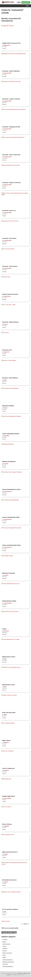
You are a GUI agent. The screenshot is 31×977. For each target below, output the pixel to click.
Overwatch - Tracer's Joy (9, 210)
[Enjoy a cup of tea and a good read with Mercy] (15, 145)
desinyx (5, 407)
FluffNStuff (6, 826)
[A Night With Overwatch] (15, 33)
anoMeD (6, 882)
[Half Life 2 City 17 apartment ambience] (15, 899)
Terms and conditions (12, 973)
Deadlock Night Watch (8, 796)
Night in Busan (6, 740)
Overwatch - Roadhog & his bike (11, 126)
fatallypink (6, 742)
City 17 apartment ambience (10, 909)
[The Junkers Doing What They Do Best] (15, 535)
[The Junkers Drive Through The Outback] (15, 479)
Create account (26, 2)
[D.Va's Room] (15, 340)
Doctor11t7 (6, 631)
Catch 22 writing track (8, 768)
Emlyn (5, 658)
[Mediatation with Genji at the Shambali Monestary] (15, 61)
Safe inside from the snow (9, 880)
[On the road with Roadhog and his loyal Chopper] (15, 117)
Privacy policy (4, 973)
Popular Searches (5, 921)
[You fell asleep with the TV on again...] (15, 647)
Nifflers (5, 714)
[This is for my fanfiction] (15, 758)
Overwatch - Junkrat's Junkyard (11, 99)
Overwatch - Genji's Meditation (11, 71)
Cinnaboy (6, 575)
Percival (5, 324)
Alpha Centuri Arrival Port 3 (10, 852)
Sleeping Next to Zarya (8, 684)
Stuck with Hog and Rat (8, 712)
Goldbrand (6, 770)
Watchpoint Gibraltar (8, 405)
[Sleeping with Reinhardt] (15, 451)
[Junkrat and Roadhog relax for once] (15, 591)
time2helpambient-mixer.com (17, 974)
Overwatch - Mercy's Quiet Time (11, 154)
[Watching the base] (15, 786)
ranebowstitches (8, 491)
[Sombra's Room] (15, 284)
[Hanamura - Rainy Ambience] (15, 368)
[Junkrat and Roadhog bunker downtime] (15, 424)
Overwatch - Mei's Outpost (9, 266)
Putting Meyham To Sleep (9, 601)
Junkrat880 (6, 435)
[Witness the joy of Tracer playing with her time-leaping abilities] (15, 200)
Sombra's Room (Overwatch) (10, 294)
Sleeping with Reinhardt (9, 461)
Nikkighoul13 (7, 45)
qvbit (5, 911)
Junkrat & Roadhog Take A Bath (11, 517)
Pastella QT (6, 352)
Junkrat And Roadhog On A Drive (11, 489)
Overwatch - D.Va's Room (9, 238)
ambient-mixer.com (8, 2)
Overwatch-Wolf (7, 73)
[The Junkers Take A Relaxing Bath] (15, 507)
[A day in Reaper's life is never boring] (15, 172)
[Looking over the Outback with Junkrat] (15, 89)
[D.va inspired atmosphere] (15, 730)
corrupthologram (8, 603)
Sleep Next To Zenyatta (8, 573)
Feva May (6, 463)
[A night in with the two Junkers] (15, 702)
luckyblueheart (7, 296)
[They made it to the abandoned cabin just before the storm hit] (15, 870)
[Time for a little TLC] (15, 814)
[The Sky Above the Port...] (15, 842)
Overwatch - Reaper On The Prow (11, 182)
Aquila (5, 379)
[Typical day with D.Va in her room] (15, 228)
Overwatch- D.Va (7, 350)
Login (19, 2)
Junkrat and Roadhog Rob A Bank (11, 545)
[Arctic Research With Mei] (15, 256)
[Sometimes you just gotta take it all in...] (15, 675)
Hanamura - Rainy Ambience (10, 377)
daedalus (6, 854)
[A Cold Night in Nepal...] (15, 563)
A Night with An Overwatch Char (11, 43)
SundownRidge (7, 798)
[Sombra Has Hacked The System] (15, 619)
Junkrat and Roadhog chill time (10, 433)
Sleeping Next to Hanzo (8, 656)
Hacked (4, 629)
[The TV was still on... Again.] (15, 312)
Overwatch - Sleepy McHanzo (10, 322)
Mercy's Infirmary (7, 824)
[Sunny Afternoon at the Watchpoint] (15, 396)
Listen (5, 40)
